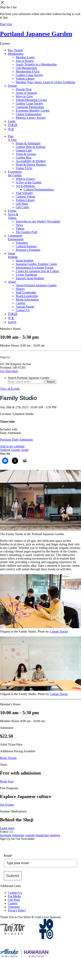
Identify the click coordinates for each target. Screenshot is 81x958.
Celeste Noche (59, 631)
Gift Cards (22, 207)
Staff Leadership (26, 292)
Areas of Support (26, 92)
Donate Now (24, 89)
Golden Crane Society (29, 75)
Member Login (25, 57)
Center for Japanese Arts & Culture (37, 271)
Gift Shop (22, 203)
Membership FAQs (28, 71)
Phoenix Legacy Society (31, 117)
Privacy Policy (17, 910)
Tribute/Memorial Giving (31, 100)
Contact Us (23, 310)
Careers (20, 303)
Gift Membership (26, 68)
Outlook (5, 449)
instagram (18, 835)
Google (15, 449)
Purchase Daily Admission (16, 439)
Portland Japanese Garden (36, 33)
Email (8, 855)
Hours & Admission (28, 143)
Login (11, 121)
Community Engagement (15, 237)
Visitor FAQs (24, 168)
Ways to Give (24, 96)
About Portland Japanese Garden (36, 285)
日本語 (12, 125)
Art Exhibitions (25, 186)
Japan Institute (13, 255)
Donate (12, 85)
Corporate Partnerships (30, 107)
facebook (5, 835)
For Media (14, 896)
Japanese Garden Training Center (36, 264)
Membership (15, 53)
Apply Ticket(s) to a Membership (36, 64)
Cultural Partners (26, 246)
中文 (11, 129)
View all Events (10, 388)
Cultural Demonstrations (39, 189)
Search (12, 322)
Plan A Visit (12, 138)
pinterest (55, 835)
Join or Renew (25, 61)
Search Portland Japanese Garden (28, 377)
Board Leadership (27, 296)
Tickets (15, 50)
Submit (12, 875)
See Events (7, 804)
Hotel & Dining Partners (31, 164)
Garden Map (23, 157)
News (19, 225)
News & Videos (13, 216)
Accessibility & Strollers (31, 161)
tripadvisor (42, 835)
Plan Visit (6, 24)
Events (12, 210)
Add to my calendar (12, 446)
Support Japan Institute (30, 278)
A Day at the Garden (28, 182)
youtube (30, 835)
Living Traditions (26, 274)
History (20, 289)
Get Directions (9, 371)
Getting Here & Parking (30, 147)
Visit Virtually (24, 193)
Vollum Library (25, 78)
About (12, 281)
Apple (25, 449)
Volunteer (22, 242)
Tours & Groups (26, 154)
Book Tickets (8, 758)
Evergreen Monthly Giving (32, 110)
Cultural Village (25, 196)
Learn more (7, 828)
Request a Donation (28, 249)
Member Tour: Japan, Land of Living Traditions (45, 82)
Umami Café (24, 150)
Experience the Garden (15, 173)
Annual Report (25, 306)
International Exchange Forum (34, 267)
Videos (20, 228)
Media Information (27, 299)
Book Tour (7, 781)
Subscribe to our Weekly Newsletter (38, 221)
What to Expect (25, 178)
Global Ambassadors (28, 114)
